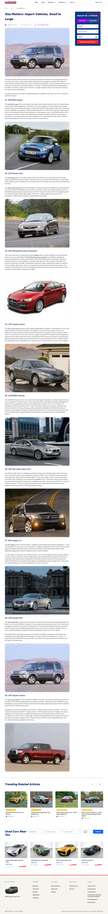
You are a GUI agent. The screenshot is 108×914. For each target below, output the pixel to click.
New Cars (82, 20)
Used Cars (93, 20)
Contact (53, 892)
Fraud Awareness (92, 899)
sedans (36, 255)
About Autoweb (55, 886)
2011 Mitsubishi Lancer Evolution (37, 257)
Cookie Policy (91, 892)
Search (98, 832)
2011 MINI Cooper (13, 104)
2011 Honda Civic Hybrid (15, 188)
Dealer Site (54, 889)
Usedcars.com (73, 886)
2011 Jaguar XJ (12, 545)
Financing (35, 898)
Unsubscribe (91, 902)
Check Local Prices (87, 42)
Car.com (71, 889)
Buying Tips (36, 895)
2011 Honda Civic (13, 178)
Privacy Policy (92, 889)
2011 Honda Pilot (13, 622)
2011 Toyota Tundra (14, 700)
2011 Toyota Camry (13, 328)
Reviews (35, 892)
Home (6, 8)
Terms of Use (91, 886)
